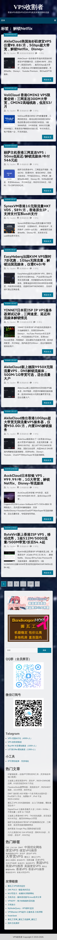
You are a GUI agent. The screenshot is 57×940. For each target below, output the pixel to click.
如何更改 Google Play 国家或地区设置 (24, 829)
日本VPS (39, 860)
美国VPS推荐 (14, 866)
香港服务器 (24, 111)
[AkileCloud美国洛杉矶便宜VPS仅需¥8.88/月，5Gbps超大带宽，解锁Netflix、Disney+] (9, 62)
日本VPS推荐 (11, 863)
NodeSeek (12, 916)
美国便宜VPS (32, 866)
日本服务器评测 (26, 322)
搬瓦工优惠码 (11, 860)
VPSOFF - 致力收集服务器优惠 (21, 901)
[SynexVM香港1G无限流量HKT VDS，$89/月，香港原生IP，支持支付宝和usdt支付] (9, 227)
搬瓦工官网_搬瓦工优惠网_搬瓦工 (22, 919)
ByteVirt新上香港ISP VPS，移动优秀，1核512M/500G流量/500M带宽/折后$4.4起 (27, 538)
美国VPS (42, 862)
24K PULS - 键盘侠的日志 (19, 890)
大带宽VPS (14, 856)
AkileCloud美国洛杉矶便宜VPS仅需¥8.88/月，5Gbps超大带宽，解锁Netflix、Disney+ (27, 45)
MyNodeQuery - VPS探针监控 (21, 908)
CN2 (7, 848)
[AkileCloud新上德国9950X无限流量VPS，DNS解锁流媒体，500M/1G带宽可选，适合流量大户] (9, 392)
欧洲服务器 (24, 268)
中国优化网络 (33, 847)
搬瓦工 (27, 857)
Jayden (13, 53)
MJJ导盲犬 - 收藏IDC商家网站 (21, 893)
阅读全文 (47, 79)
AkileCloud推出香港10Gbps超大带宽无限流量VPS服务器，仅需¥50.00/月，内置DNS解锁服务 (28, 423)
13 (30, 584)
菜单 (3, 20)
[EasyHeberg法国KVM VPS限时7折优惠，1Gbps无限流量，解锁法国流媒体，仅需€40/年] (9, 278)
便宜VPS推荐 (28, 850)
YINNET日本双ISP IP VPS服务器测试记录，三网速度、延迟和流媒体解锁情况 (28, 313)
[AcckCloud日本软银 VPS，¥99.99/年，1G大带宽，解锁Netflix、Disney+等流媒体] (9, 497)
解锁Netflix (10, 869)
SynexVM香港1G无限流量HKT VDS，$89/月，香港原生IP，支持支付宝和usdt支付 (27, 209)
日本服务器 (24, 488)
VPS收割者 (28, 7)
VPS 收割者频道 (15, 742)
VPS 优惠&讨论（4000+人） (20, 738)
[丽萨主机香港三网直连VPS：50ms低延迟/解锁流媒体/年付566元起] (9, 174)
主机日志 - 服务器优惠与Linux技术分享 (24, 897)
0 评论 (41, 53)
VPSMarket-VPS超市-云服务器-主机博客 (25, 912)
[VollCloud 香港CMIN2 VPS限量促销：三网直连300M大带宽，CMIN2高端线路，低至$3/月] (9, 120)
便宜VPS (12, 850)
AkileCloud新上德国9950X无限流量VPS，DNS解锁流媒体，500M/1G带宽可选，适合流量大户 (28, 372)
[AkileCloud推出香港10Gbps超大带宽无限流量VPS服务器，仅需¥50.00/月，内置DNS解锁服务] (9, 443)
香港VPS (21, 869)
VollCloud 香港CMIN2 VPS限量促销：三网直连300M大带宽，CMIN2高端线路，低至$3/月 (28, 100)
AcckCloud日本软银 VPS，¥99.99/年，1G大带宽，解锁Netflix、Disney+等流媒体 (27, 479)
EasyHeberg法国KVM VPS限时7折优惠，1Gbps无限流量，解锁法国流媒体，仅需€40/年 (27, 260)
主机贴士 (11, 904)
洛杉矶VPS (30, 863)
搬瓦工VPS (36, 857)
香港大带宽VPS (23, 872)
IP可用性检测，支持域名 (18, 761)
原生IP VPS (31, 853)
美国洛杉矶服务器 (27, 53)
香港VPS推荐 (36, 869)
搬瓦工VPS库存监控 (16, 886)
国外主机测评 (13, 923)
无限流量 (30, 860)
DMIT (20, 847)
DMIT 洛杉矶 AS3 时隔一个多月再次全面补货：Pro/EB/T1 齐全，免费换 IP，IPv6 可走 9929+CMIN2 (28, 796)
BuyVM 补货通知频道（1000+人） (22, 746)
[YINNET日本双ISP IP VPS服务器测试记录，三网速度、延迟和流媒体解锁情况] (9, 331)
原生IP (22, 854)
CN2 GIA (13, 848)
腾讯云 (44, 866)
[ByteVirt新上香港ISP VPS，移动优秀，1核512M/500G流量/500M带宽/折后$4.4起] (9, 556)
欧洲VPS (21, 863)
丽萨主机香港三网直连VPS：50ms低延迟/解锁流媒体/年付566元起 (27, 156)
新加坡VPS (21, 860)
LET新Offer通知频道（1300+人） (22, 749)
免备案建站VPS (12, 854)
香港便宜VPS (11, 872)
